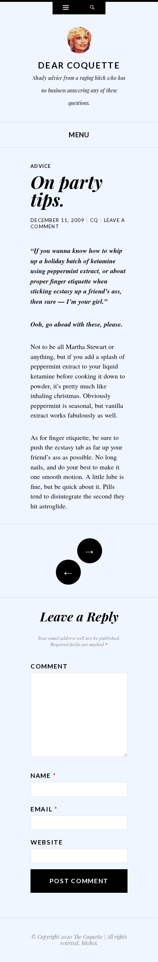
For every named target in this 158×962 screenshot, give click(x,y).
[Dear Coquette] (79, 42)
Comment (49, 666)
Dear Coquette (79, 65)
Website (46, 842)
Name (43, 775)
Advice (40, 166)
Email (44, 809)
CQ (94, 220)
